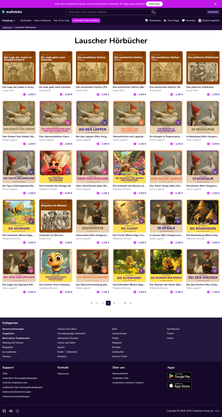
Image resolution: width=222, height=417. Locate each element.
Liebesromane (119, 333)
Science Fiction (119, 356)
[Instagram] (17, 411)
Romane (116, 347)
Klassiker (62, 356)
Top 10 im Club (61, 20)
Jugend (60, 347)
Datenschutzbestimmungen (16, 391)
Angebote (8, 333)
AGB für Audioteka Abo (14, 382)
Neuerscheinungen (13, 329)
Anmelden (213, 12)
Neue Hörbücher (42, 20)
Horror (170, 338)
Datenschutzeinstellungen (16, 396)
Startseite (7, 27)
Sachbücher (118, 352)
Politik (115, 338)
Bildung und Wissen (12, 342)
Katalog (7, 20)
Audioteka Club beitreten (86, 20)
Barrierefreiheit (120, 373)
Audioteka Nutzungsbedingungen (19, 378)
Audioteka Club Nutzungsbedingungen (22, 387)
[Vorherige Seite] (91, 303)
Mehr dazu (154, 4)
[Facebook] (4, 411)
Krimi (114, 329)
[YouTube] (11, 411)
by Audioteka (9, 352)
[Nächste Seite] (130, 303)
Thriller (170, 333)
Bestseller (25, 20)
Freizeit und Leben (67, 329)
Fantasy (6, 356)
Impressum (63, 373)
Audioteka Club (120, 378)
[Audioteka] (12, 12)
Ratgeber (117, 342)
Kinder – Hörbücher (67, 352)
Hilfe (4, 373)
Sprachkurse (173, 329)
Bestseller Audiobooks (16, 338)
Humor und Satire (66, 342)
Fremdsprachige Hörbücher (71, 333)
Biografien (7, 347)
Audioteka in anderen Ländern (128, 382)
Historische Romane (67, 338)
